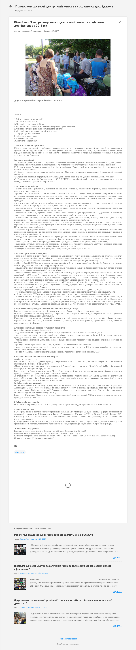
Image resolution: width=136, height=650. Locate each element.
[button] (120, 22)
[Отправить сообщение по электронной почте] (15, 447)
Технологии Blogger (68, 639)
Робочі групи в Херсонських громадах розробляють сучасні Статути (53, 534)
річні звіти (19, 452)
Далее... (117, 557)
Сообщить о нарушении (68, 644)
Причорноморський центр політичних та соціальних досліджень (64, 6)
